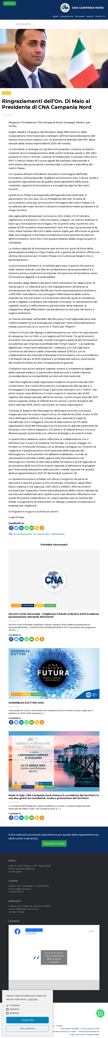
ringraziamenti (58, 534)
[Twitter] (16, 528)
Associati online (54, 843)
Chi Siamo (80, 16)
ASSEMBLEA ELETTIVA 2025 (26, 702)
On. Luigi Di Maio (41, 534)
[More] (42, 528)
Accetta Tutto (27, 1020)
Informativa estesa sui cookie (63, 1031)
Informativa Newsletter (89, 1031)
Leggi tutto (33, 999)
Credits (59, 1026)
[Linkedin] (21, 528)
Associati (9, 3)
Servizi (90, 16)
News (55, 16)
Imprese (6, 93)
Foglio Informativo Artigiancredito (84, 1034)
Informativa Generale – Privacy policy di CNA (79, 1028)
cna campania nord (22, 534)
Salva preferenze (27, 1028)
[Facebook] (11, 528)
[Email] (31, 528)
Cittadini (16, 605)
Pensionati (50, 605)
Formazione (28, 605)
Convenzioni (66, 16)
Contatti (100, 16)
